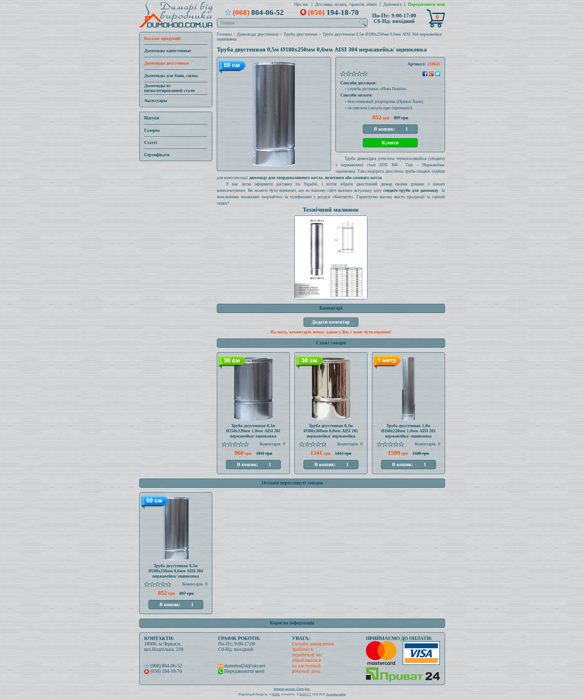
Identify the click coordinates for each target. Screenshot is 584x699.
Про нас (301, 4)
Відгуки (151, 118)
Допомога (392, 4)
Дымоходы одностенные (167, 50)
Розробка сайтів (336, 694)
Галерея (152, 130)
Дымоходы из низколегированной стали (169, 88)
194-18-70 (333, 12)
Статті (150, 142)
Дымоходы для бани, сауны (171, 75)
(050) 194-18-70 (165, 671)
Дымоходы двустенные (166, 63)
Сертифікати (156, 155)
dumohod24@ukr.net (244, 665)
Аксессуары (155, 100)
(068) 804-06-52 (165, 665)
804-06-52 (258, 12)
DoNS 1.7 (305, 694)
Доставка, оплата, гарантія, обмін (346, 4)
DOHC (276, 694)
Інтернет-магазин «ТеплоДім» (292, 688)
